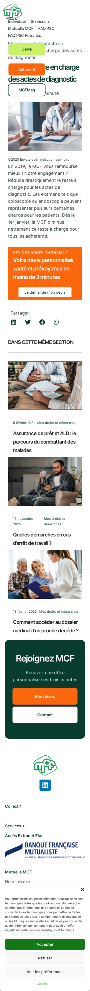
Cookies (42, 984)
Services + (40, 21)
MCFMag (26, 89)
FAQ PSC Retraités (24, 35)
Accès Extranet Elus (24, 835)
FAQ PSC (46, 28)
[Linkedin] (45, 785)
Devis (27, 49)
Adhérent (27, 69)
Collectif (13, 806)
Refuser (45, 958)
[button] (82, 889)
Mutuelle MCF (20, 28)
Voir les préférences (45, 971)
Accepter (45, 944)
